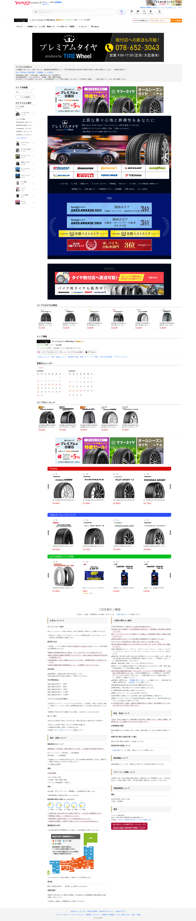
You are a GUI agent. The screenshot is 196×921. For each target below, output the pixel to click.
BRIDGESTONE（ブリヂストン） (27, 125)
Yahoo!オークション (106, 911)
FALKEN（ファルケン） (24, 135)
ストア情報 (94, 357)
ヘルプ (179, 7)
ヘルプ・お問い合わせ (122, 914)
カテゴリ (19, 26)
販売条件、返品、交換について (78, 357)
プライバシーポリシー (121, 357)
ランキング (83, 26)
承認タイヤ (51, 26)
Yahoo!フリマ (120, 911)
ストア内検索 (176, 20)
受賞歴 (71, 26)
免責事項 (105, 914)
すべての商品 (20, 119)
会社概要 (87, 20)
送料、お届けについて (58, 357)
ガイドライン (97, 914)
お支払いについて (43, 357)
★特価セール (32, 26)
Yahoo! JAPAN (145, 7)
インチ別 (42, 26)
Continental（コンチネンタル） (26, 128)
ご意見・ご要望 (135, 914)
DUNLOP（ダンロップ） (24, 131)
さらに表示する (21, 138)
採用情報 (111, 914)
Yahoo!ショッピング (78, 911)
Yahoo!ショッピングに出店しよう (164, 7)
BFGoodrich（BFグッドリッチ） (27, 122)
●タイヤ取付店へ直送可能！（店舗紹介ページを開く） (35, 72)
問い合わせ (95, 26)
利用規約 (88, 914)
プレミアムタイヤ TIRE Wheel (63, 341)
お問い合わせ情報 (106, 357)
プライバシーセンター (77, 914)
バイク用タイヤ (62, 26)
